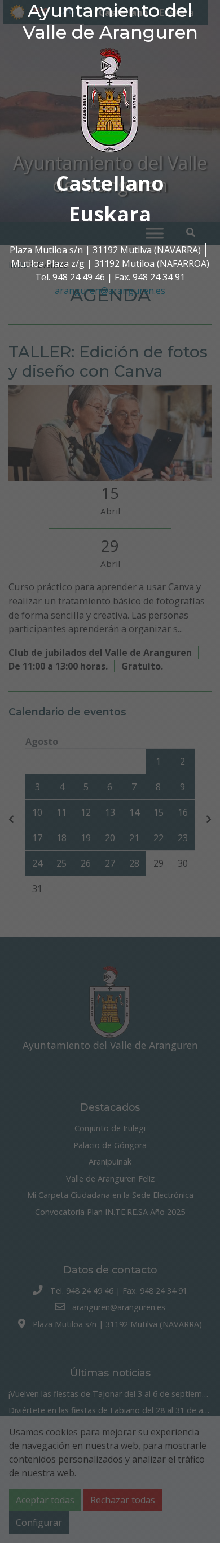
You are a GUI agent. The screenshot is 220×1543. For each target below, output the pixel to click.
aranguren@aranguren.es (110, 290)
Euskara (110, 214)
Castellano (110, 183)
